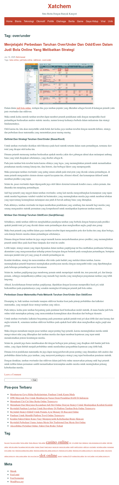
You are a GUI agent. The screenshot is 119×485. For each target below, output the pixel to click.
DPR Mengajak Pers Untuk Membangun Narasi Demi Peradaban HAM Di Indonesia (49, 397)
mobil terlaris (78, 447)
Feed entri (14, 474)
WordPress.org (17, 481)
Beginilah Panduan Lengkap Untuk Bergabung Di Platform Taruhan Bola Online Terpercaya (52, 408)
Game (80, 21)
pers (13, 451)
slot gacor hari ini (33, 456)
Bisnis (18, 21)
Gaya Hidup (92, 21)
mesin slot (55, 447)
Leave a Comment (12, 374)
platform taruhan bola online (24, 451)
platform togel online (65, 451)
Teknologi (29, 21)
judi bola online (26, 59)
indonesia (85, 443)
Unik (110, 21)
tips (86, 456)
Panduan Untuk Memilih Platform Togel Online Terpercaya (37, 415)
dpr (70, 443)
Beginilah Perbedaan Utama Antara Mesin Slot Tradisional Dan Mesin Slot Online (48, 422)
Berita (71, 21)
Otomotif (40, 21)
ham (80, 443)
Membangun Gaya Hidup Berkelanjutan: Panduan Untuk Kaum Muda (42, 394)
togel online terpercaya (102, 456)
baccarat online (15, 443)
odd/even (37, 59)
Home (9, 21)
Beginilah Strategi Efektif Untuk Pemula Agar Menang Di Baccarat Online (44, 411)
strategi (60, 456)
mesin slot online (64, 447)
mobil (72, 447)
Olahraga (61, 21)
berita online (24, 443)
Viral (103, 21)
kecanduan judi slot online (26, 447)
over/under (46, 59)
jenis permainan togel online (97, 443)
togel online (91, 456)
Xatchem (59, 6)
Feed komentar (17, 477)
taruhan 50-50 (67, 456)
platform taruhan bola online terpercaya (46, 451)
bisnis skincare (33, 443)
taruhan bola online (78, 456)
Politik (50, 21)
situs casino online (21, 456)
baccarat (7, 443)
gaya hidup (75, 443)
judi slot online (13, 447)
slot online (48, 455)
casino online (57, 442)
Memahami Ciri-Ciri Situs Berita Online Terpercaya (33, 401)
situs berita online (98, 451)
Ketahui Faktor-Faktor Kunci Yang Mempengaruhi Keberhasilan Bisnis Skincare (47, 418)
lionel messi (48, 447)
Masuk (13, 470)
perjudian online (102, 447)
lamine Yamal (39, 447)
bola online (14, 59)
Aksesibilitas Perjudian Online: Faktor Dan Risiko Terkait (36, 425)
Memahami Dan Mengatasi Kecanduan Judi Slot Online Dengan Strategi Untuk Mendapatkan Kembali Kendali (61, 404)
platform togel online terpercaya (83, 451)
